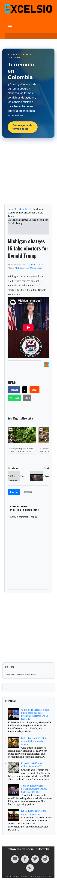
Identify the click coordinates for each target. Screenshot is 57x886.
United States (36, 268)
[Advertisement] (28, 170)
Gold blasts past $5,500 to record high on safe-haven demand (34, 741)
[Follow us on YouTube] (15, 859)
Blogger (14, 492)
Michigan (19, 268)
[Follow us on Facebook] (25, 859)
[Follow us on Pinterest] (30, 868)
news (26, 268)
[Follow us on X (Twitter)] (35, 859)
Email (27, 397)
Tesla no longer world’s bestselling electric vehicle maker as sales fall (34, 788)
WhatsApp (14, 397)
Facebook (14, 389)
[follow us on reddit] (45, 859)
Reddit (34, 389)
